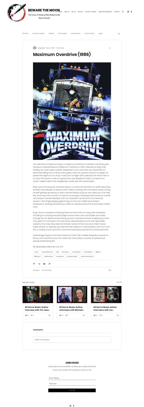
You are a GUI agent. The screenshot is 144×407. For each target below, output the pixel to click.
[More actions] (109, 48)
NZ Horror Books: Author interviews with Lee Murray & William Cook (105, 308)
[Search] (123, 11)
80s (58, 252)
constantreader (72, 256)
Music (101, 33)
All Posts (25, 33)
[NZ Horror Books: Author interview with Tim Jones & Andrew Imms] (38, 294)
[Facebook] (131, 12)
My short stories (38, 33)
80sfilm (98, 252)
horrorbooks (88, 252)
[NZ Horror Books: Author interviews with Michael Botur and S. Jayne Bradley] (72, 294)
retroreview (60, 256)
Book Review (75, 33)
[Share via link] (49, 264)
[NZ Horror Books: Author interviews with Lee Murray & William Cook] (106, 294)
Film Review (62, 33)
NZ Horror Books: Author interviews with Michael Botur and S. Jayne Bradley (71, 308)
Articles (51, 33)
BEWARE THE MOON (44, 10)
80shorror (37, 256)
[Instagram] (128, 12)
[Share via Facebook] (34, 264)
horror (36, 252)
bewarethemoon (47, 252)
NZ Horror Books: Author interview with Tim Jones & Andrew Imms (37, 308)
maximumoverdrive (87, 256)
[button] (119, 33)
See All (119, 282)
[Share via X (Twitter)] (39, 264)
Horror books (89, 33)
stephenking (48, 256)
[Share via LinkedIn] (44, 264)
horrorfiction (76, 252)
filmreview (65, 252)
